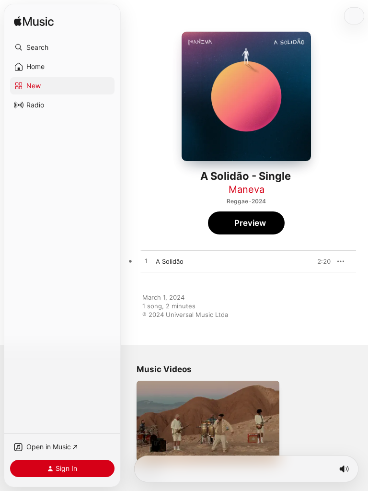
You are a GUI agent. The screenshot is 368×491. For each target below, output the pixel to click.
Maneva (246, 189)
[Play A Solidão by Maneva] (146, 261)
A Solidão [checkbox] (170, 261)
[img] (34, 21)
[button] (62, 47)
